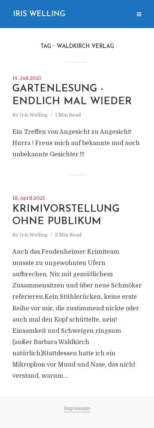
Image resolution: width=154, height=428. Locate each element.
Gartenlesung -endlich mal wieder (72, 95)
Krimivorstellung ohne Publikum (66, 215)
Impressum (77, 408)
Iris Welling (39, 14)
